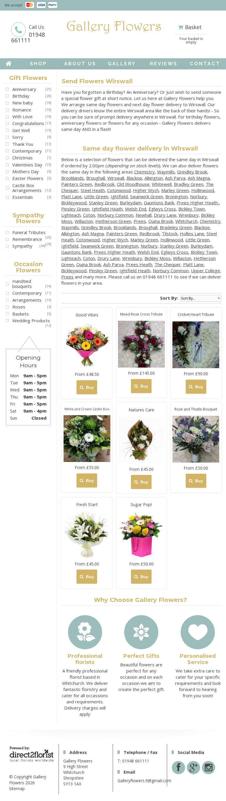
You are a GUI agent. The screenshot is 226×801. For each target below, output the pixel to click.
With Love (22, 116)
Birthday (20, 96)
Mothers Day (25, 171)
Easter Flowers (27, 178)
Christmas (22, 158)
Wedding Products (31, 320)
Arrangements (26, 300)
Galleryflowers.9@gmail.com (144, 780)
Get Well (21, 130)
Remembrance (27, 239)
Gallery (122, 63)
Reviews (163, 63)
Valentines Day (27, 165)
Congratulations (28, 123)
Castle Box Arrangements (26, 187)
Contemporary (27, 151)
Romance (21, 110)
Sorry (17, 137)
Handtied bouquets (22, 283)
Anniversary (24, 89)
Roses (18, 307)
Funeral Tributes (29, 232)
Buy (89, 387)
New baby (22, 103)
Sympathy (22, 246)
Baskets (20, 314)
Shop (38, 63)
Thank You (22, 144)
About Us (80, 63)
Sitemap (17, 788)
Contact (205, 63)
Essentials (22, 197)
